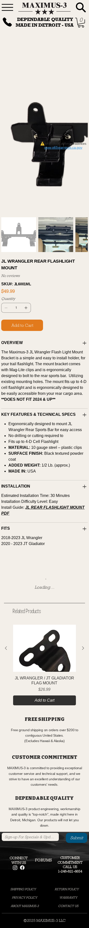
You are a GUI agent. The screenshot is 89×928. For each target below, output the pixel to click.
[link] (81, 22)
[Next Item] (81, 67)
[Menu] (7, 7)
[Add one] (26, 177)
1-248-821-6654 (70, 740)
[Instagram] (15, 737)
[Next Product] (83, 517)
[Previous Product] (6, 517)
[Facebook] (22, 737)
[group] (44, 534)
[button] (43, 729)
